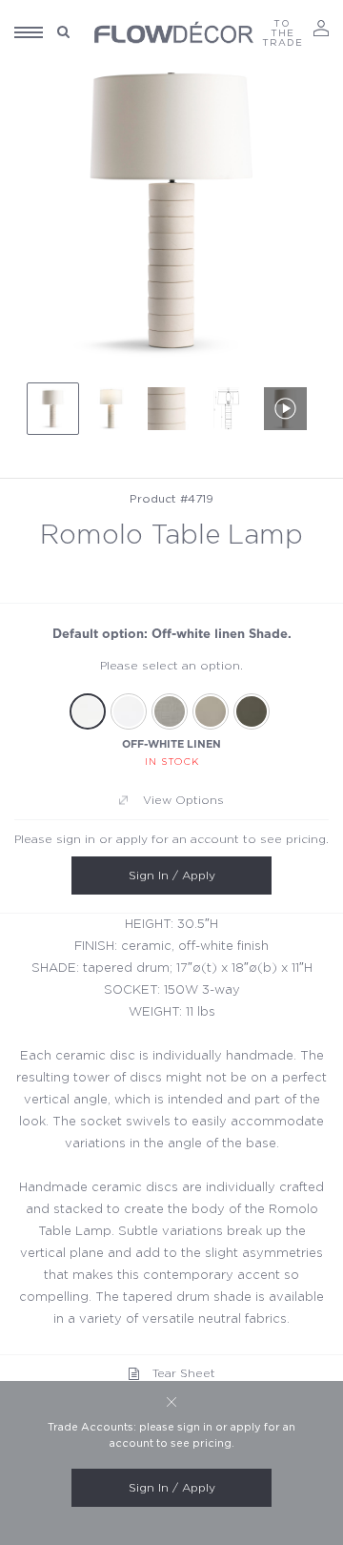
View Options (183, 800)
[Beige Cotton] (210, 711)
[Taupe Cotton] (251, 711)
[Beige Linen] (169, 711)
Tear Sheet (183, 1373)
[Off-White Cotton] (128, 711)
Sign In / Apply (172, 875)
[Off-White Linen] (87, 711)
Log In (321, 28)
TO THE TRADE (282, 33)
